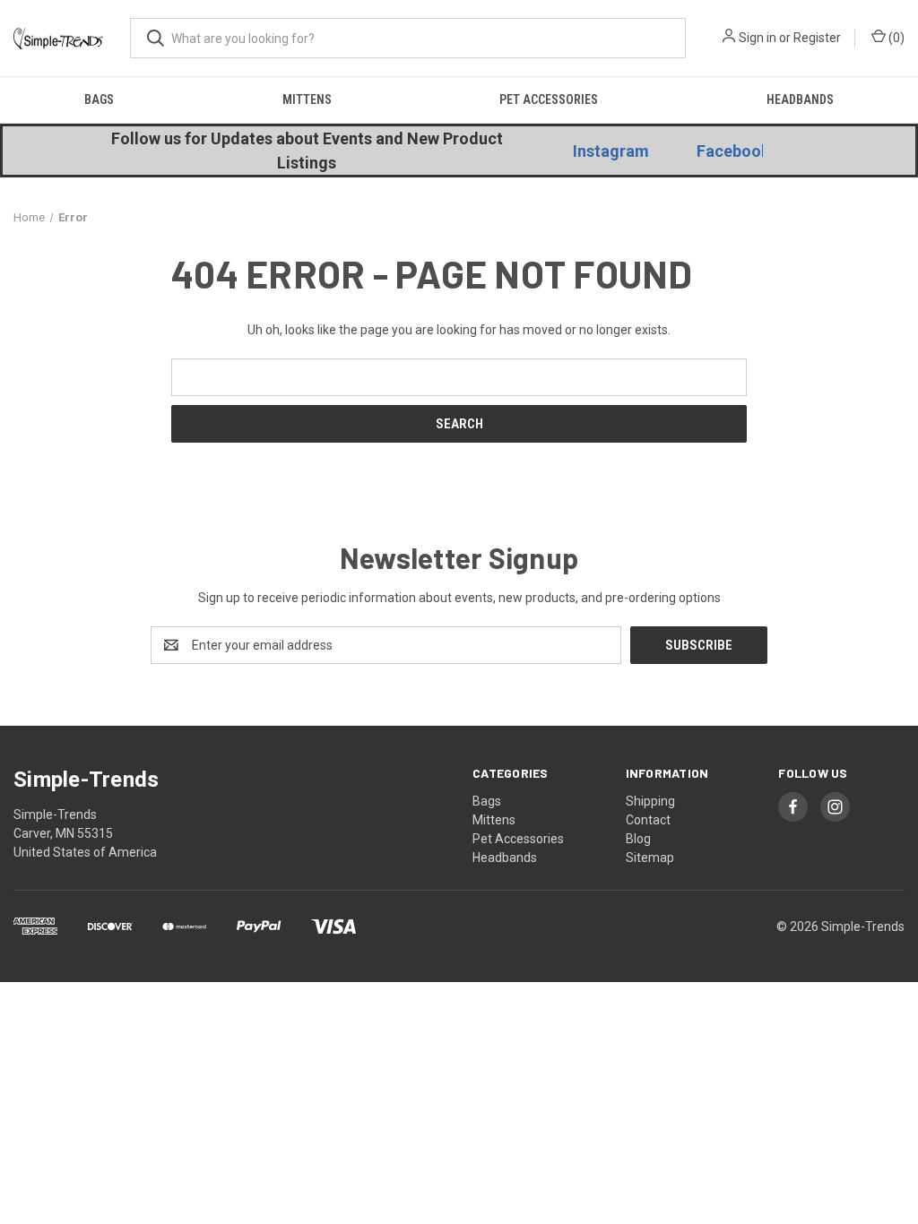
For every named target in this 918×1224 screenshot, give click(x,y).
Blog (638, 839)
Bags (99, 99)
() (895, 37)
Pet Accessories (548, 99)
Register (817, 37)
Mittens (307, 99)
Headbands (800, 99)
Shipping (650, 801)
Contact (648, 820)
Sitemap (650, 857)
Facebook (733, 151)
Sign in (757, 37)
